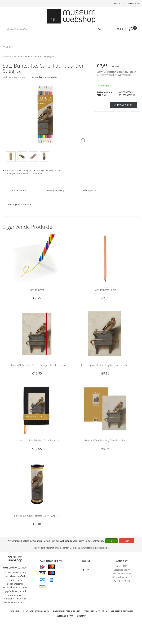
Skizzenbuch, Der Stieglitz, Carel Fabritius (37, 440)
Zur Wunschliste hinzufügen (18, 170)
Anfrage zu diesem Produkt (49, 170)
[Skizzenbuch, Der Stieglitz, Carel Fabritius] (37, 409)
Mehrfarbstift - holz (105, 290)
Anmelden (133, 3)
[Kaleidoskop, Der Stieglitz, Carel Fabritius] (37, 484)
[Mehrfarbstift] (37, 258)
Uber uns (14, 611)
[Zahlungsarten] (42, 566)
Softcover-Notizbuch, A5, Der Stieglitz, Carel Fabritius (37, 365)
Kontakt (122, 561)
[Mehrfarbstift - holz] (105, 258)
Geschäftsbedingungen (36, 611)
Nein (127, 540)
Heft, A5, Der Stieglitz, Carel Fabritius (105, 440)
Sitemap (81, 615)
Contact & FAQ (64, 615)
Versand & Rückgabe (122, 611)
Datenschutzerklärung (66, 611)
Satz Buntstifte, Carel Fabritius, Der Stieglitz (34, 56)
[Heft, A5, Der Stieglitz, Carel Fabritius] (105, 409)
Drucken (39, 173)
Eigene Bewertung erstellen (44, 77)
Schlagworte (89, 190)
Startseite (7, 56)
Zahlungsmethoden (95, 611)
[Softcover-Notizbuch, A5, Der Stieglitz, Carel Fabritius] (37, 333)
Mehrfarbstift (37, 290)
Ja (111, 540)
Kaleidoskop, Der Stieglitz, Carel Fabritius (37, 515)
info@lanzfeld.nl (124, 577)
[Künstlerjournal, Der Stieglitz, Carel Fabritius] (105, 333)
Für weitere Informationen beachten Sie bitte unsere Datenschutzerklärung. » (71, 547)
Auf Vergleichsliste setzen (17, 173)
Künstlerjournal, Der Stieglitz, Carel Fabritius (105, 365)
